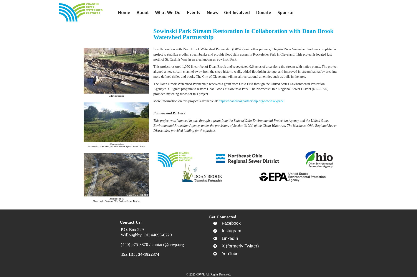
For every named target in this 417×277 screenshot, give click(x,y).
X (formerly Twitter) (240, 246)
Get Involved (237, 12)
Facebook (231, 223)
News (212, 12)
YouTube (230, 253)
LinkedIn (230, 238)
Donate (263, 12)
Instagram (231, 230)
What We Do (167, 12)
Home (124, 12)
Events (193, 12)
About (143, 12)
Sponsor (286, 12)
